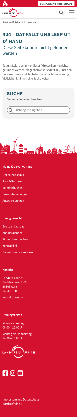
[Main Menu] (72, 12)
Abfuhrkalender (12, 233)
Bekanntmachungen (15, 194)
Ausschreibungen (13, 201)
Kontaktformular (13, 297)
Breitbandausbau (14, 226)
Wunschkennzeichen (15, 239)
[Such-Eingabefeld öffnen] (61, 12)
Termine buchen (13, 188)
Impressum (10, 399)
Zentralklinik (10, 246)
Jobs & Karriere (12, 181)
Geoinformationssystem (18, 252)
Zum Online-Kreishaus (56, 4)
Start (5, 22)
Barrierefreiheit (12, 404)
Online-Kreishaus (13, 175)
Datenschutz (31, 399)
